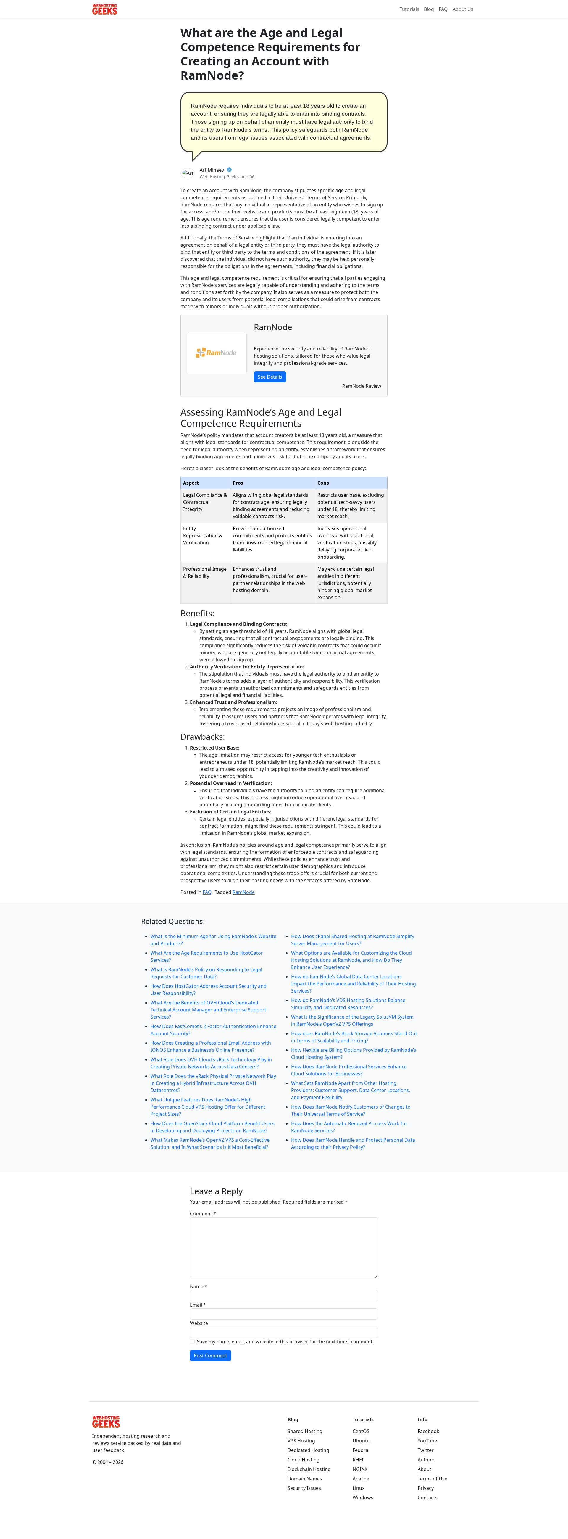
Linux (358, 1488)
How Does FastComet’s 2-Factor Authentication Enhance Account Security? (213, 1030)
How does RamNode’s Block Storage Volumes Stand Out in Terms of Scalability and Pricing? (354, 1037)
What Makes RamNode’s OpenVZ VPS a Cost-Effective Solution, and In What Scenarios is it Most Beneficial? (210, 1143)
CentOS (361, 1431)
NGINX (360, 1469)
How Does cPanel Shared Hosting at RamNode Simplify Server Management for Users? (352, 940)
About (424, 1469)
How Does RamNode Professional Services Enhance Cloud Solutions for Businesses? (349, 1070)
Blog (429, 9)
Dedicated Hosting (308, 1450)
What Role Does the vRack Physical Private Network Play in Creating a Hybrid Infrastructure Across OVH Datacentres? (213, 1083)
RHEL (358, 1459)
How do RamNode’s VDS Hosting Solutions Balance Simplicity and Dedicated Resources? (348, 1004)
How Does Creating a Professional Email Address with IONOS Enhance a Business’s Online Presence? (211, 1046)
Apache (361, 1478)
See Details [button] (270, 377)
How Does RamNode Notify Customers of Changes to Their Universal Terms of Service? (351, 1110)
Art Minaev (212, 170)
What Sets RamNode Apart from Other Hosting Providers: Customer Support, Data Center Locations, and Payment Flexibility (350, 1090)
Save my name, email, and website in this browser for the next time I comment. (285, 1341)
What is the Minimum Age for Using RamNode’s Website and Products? (213, 940)
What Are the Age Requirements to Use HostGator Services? (207, 956)
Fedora (360, 1450)
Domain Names (305, 1478)
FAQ (443, 9)
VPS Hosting (301, 1440)
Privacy (426, 1488)
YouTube (427, 1440)
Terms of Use (432, 1478)
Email (198, 1305)
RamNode (244, 892)
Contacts (428, 1497)
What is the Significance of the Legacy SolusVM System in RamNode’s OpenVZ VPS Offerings (352, 1020)
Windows (363, 1497)
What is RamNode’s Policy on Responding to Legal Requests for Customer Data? (206, 973)
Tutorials (409, 9)
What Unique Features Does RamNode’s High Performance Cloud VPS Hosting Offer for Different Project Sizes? (208, 1106)
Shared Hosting (305, 1431)
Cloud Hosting (304, 1459)
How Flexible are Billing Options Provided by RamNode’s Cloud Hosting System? (353, 1053)
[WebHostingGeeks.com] (106, 1424)
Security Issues (304, 1488)
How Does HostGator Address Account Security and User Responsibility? (209, 989)
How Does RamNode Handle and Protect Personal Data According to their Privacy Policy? (353, 1143)
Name (198, 1286)
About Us (463, 9)
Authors (427, 1459)
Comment (203, 1213)
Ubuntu (361, 1440)
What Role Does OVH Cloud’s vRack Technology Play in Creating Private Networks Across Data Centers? (211, 1063)
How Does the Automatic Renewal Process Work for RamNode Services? (349, 1127)
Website (199, 1323)
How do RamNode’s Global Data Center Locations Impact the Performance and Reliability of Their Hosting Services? (353, 983)
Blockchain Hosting (309, 1469)
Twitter (426, 1450)
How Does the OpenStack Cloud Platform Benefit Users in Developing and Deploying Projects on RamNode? (213, 1127)
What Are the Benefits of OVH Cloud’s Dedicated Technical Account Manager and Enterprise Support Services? (208, 1009)
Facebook (428, 1431)
